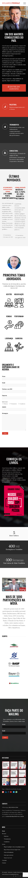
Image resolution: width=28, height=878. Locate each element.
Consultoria (13, 151)
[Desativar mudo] (24, 590)
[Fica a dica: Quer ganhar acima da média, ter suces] (22, 773)
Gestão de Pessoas (7, 189)
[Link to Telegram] (22, 876)
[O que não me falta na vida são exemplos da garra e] (14, 773)
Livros (3, 844)
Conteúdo (4, 860)
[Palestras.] (5, 106)
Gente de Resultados (8, 852)
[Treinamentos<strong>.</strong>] (5, 126)
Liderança (8, 191)
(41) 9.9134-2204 (13, 807)
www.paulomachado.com (13, 874)
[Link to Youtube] (20, 876)
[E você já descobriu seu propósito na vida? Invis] (14, 765)
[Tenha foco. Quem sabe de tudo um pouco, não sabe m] (6, 765)
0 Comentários (7, 235)
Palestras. (13, 104)
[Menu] (24, 3)
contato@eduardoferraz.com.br (14, 816)
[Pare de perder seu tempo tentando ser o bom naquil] (22, 765)
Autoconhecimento (7, 187)
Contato (4, 863)
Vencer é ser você (8, 858)
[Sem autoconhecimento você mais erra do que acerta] (6, 781)
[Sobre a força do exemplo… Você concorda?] (14, 781)
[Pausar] (3, 590)
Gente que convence (8, 855)
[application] (14, 584)
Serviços (4, 833)
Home (3, 831)
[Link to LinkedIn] (16, 876)
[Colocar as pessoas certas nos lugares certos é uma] (6, 773)
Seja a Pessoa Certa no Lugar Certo (12, 849)
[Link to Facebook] (18, 876)
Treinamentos (14, 125)
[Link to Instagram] (13, 876)
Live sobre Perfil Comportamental (9, 195)
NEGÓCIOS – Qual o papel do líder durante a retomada (20, 194)
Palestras (6, 836)
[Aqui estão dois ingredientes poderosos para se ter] (22, 781)
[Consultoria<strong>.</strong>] (5, 153)
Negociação (22, 187)
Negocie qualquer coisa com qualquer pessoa (14, 847)
